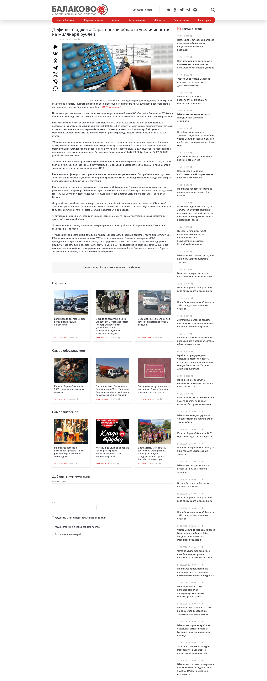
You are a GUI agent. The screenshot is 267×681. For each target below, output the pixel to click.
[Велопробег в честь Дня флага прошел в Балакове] (202, 479)
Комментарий (59, 481)
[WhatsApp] (57, 88)
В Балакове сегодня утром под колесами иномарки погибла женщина (154, 321)
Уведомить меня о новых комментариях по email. (81, 517)
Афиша (115, 20)
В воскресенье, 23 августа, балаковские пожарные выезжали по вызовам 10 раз (195, 383)
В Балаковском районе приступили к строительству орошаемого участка (195, 258)
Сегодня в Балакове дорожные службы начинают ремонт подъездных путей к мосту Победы (195, 554)
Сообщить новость (142, 9)
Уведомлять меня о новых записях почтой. (77, 526)
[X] (56, 74)
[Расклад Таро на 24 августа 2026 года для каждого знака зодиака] (202, 429)
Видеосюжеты (181, 20)
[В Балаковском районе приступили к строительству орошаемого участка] (191, 251)
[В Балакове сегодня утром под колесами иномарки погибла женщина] (154, 302)
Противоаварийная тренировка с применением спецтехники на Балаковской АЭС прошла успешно (195, 64)
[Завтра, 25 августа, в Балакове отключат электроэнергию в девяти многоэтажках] (191, 75)
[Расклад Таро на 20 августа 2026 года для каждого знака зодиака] (71, 370)
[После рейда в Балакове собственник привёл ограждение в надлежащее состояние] (191, 167)
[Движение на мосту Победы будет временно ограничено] (191, 153)
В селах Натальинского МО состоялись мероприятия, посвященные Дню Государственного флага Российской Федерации (152, 453)
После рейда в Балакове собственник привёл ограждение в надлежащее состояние (195, 174)
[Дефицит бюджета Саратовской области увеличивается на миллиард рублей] (78, 39)
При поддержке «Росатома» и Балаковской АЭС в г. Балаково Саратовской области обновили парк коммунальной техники (112, 390)
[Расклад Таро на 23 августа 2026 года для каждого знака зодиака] (202, 494)
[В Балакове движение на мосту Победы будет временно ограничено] (191, 110)
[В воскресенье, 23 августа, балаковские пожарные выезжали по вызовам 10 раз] (192, 376)
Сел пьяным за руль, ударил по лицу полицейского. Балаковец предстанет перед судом (154, 389)
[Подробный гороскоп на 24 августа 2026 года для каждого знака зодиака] (202, 444)
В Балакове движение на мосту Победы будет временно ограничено (193, 117)
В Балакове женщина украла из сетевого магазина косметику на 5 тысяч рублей (195, 418)
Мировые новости (93, 20)
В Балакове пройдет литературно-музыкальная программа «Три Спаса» (195, 192)
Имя (54, 502)
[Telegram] (56, 67)
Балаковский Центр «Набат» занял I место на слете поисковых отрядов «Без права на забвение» (195, 401)
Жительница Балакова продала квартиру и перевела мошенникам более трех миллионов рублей (112, 452)
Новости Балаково (65, 20)
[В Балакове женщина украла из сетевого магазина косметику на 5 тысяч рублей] (202, 411)
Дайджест (159, 20)
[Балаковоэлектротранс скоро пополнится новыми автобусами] (71, 302)
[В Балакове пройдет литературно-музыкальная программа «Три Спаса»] (191, 185)
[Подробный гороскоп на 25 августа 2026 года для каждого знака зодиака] (192, 298)
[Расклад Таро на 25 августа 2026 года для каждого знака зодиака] (192, 284)
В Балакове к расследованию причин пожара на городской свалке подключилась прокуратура (195, 572)
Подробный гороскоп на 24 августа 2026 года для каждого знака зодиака (196, 451)
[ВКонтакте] (56, 53)
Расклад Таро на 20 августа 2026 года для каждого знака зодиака (69, 389)
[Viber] (56, 81)
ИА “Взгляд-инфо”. (111, 107)
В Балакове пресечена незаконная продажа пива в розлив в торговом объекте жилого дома (69, 452)
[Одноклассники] (56, 60)
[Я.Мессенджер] (56, 46)
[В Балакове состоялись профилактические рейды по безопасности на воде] (191, 93)
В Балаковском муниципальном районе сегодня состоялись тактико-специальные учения (194, 611)
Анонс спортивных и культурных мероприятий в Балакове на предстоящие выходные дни (194, 649)
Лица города (204, 20)
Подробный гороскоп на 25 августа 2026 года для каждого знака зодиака (196, 305)
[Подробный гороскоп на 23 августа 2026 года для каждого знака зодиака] (202, 508)
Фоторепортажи (136, 20)
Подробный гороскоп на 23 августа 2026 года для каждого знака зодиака (196, 515)
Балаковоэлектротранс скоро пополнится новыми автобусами (69, 321)
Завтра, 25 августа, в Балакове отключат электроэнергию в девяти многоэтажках (193, 82)
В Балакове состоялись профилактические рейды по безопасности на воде (192, 100)
